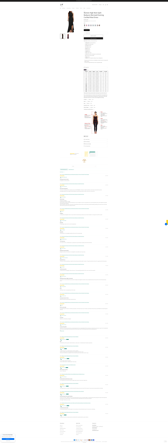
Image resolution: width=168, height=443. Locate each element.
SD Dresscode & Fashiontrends (66, 441)
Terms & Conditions (62, 431)
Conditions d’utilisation (98, 441)
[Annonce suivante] (108, 1)
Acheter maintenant (93, 38)
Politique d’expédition (104, 441)
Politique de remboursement (84, 441)
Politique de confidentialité (91, 441)
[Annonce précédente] (60, 1)
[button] (64, 8)
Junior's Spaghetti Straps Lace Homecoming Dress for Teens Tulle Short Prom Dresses (75, 174)
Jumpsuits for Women (79, 428)
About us (61, 425)
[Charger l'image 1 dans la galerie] (62, 36)
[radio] (85, 25)
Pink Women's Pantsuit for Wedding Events (69, 364)
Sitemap (77, 434)
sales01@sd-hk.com (95, 430)
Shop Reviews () (71, 169)
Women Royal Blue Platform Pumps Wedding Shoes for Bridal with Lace (73, 374)
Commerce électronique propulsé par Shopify (75, 441)
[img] (74, 153)
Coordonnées (84, 442)
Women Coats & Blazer (79, 425)
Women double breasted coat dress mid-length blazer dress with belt (73, 391)
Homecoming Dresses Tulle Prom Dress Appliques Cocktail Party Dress (73, 183)
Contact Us (61, 434)
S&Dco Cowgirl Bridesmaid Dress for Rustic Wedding (70, 336)
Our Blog (61, 426)
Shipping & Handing (62, 428)
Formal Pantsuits (78, 426)
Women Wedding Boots (79, 431)
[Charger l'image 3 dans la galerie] (68, 36)
